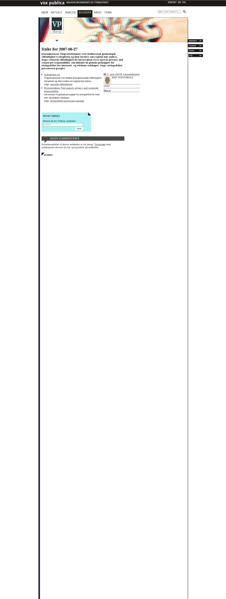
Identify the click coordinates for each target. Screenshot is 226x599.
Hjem (44, 12)
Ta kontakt (100, 144)
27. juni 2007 (113, 74)
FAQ (184, 2)
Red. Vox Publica (122, 77)
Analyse (70, 12)
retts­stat (54, 84)
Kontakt (172, 2)
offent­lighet (65, 84)
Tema (108, 12)
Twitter (191, 50)
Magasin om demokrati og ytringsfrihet (87, 2)
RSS (190, 55)
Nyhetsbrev (192, 41)
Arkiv (97, 12)
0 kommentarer (131, 74)
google (79, 100)
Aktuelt (56, 12)
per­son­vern (69, 100)
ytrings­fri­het (56, 100)
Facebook (192, 46)
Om (179, 2)
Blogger (85, 12)
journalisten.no (52, 74)
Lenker (107, 86)
